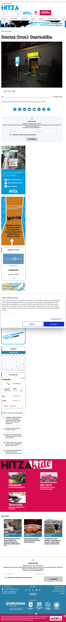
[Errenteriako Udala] (30, 606)
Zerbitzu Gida (13, 250)
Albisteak (4, 18)
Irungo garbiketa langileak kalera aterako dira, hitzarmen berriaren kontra (14, 451)
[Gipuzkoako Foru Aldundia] (16, 606)
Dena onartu (53, 324)
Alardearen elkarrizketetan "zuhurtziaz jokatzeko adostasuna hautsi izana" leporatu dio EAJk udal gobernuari (14, 420)
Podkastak (24, 18)
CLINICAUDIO (13, 270)
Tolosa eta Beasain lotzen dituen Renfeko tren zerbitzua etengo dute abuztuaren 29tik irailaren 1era (12, 542)
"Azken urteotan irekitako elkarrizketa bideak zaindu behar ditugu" (14, 436)
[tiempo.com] (24, 378)
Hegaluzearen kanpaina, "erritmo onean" (13, 429)
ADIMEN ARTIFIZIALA (53, 18)
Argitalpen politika (59, 586)
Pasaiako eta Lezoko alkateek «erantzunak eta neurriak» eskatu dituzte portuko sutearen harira (52, 541)
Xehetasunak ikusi (56, 319)
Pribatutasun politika (59, 591)
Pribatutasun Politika (17, 134)
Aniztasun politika (59, 589)
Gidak (63, 18)
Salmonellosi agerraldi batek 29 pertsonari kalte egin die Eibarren (32, 540)
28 (16, 366)
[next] (20, 352)
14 (16, 361)
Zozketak (41, 18)
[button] (16, 406)
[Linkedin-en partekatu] (43, 109)
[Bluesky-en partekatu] (29, 109)
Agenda (33, 18)
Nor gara (32, 586)
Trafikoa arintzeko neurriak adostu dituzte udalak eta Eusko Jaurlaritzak (14, 444)
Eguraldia (13, 375)
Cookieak (62, 593)
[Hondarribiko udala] (39, 606)
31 (17, 356)
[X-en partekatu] (19, 109)
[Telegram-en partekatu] (34, 109)
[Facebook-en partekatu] (14, 109)
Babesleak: (33, 600)
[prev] (7, 352)
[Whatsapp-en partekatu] (39, 109)
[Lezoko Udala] (48, 606)
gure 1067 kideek (12, 300)
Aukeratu (31, 324)
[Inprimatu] (48, 109)
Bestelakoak (6, 31)
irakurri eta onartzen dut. (24, 134)
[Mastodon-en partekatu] (24, 109)
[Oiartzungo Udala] (56, 606)
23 (23, 364)
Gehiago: (6, 406)
